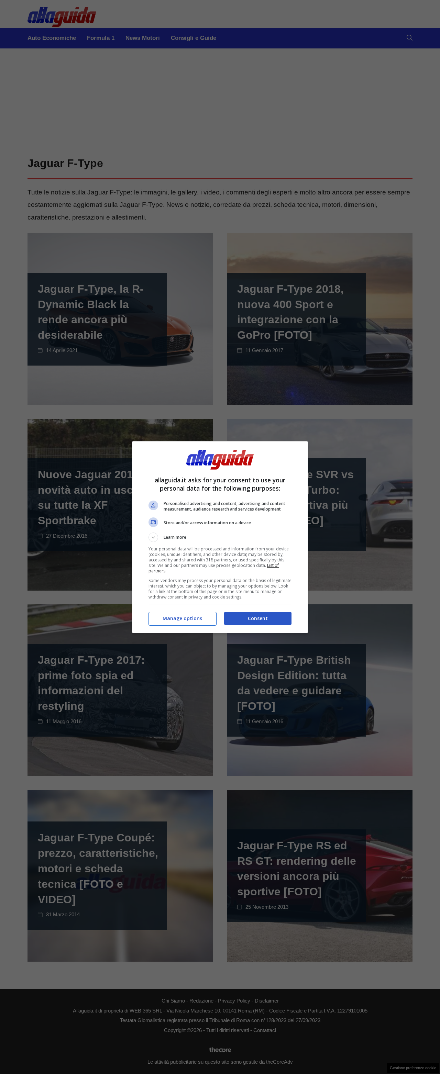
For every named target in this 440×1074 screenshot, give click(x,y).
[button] (220, 537)
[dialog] (220, 537)
